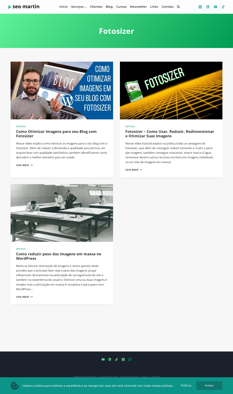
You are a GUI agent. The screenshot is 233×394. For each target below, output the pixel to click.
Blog (109, 6)
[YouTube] (215, 6)
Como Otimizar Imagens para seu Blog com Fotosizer (56, 133)
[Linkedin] (208, 6)
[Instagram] (200, 6)
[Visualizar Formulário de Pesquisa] (178, 7)
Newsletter (138, 6)
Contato (168, 6)
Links (154, 6)
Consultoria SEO (108, 376)
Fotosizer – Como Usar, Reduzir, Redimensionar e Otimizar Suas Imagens (169, 133)
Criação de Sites (129, 376)
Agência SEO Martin (85, 376)
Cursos (121, 6)
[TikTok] (223, 6)
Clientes (96, 6)
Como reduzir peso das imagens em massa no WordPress (58, 256)
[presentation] (62, 90)
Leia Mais (24, 165)
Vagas (144, 376)
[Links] (130, 359)
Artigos (21, 126)
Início (63, 6)
